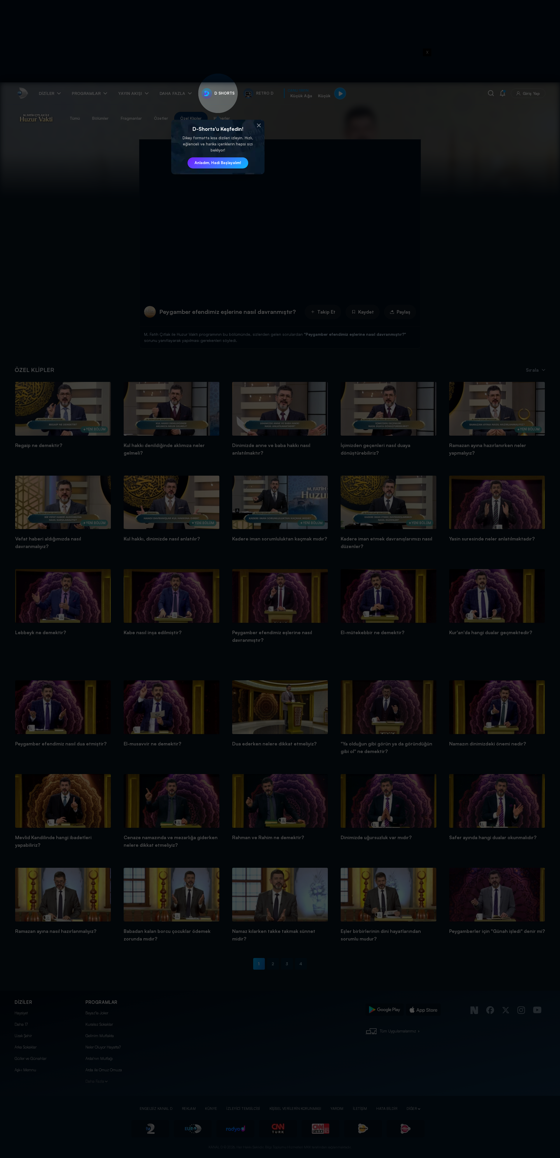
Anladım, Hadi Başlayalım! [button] (218, 162)
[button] (258, 125)
